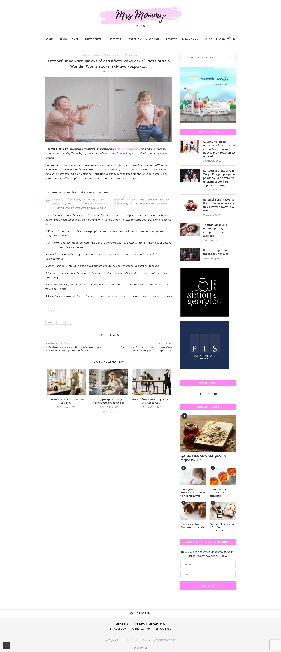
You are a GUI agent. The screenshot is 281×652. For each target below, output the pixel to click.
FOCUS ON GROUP (165, 640)
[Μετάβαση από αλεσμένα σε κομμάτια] (223, 476)
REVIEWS (171, 39)
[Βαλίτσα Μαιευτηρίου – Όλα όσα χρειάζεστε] (223, 511)
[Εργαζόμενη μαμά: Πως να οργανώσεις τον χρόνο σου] (108, 382)
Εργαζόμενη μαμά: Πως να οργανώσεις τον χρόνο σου (109, 401)
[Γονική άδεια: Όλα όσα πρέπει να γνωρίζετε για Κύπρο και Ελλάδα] (151, 382)
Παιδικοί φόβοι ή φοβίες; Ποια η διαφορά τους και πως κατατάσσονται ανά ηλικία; (219, 205)
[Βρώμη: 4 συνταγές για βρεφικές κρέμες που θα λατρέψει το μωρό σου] (208, 433)
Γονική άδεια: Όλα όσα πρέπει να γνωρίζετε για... (151, 401)
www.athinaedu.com (128, 148)
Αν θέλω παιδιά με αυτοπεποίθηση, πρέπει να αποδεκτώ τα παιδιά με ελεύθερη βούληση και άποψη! (219, 149)
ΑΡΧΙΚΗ (49, 39)
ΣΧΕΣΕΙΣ (134, 39)
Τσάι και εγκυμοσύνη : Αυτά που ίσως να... (66, 401)
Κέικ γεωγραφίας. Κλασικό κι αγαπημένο (193, 525)
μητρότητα (64, 322)
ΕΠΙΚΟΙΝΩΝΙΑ (157, 624)
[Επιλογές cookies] (6, 645)
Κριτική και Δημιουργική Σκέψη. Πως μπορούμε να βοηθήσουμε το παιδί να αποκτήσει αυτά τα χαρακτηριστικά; (219, 178)
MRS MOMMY (190, 39)
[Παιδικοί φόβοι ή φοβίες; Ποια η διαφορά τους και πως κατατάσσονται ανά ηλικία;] (190, 204)
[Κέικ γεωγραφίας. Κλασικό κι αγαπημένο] (193, 511)
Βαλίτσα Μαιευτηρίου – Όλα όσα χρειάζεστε (222, 527)
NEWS (63, 39)
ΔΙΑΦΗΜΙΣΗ (123, 624)
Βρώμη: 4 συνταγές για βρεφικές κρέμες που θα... (203, 458)
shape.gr (50, 310)
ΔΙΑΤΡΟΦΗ (152, 39)
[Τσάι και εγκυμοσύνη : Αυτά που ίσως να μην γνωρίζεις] (66, 382)
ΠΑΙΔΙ (75, 39)
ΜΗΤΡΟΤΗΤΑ (93, 39)
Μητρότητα (131, 55)
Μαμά (50, 322)
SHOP (208, 39)
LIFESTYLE (115, 39)
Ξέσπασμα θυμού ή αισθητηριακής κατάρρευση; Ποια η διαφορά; (216, 230)
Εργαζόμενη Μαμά (90, 55)
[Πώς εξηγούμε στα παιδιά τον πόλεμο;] (190, 254)
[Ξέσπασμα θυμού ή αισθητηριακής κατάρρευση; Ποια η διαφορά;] (190, 229)
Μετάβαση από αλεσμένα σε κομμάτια (218, 492)
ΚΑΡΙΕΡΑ (139, 624)
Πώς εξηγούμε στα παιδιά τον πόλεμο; (215, 251)
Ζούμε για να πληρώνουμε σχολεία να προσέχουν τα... (192, 492)
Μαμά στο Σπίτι (112, 55)
